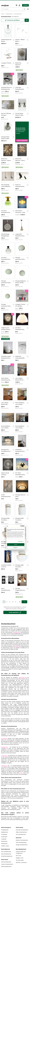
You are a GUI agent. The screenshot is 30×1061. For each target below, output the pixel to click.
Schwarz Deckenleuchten (7, 864)
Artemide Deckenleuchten (22, 830)
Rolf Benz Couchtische (21, 862)
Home (2, 14)
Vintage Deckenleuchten (21, 844)
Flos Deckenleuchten (21, 834)
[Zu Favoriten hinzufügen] (13, 40)
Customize (15, 547)
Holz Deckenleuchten (6, 851)
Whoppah (16, 646)
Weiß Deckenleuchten (6, 866)
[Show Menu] (28, 9)
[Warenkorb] (16, 5)
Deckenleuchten (18, 14)
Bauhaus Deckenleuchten (22, 840)
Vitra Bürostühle (20, 860)
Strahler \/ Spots (5, 846)
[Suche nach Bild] (24, 9)
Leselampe (3, 839)
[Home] (7, 5)
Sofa (21, 773)
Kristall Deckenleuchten (6, 856)
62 (19, 602)
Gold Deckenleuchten (6, 862)
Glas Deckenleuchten (6, 854)
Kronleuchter (4, 755)
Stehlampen (4, 765)
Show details (20, 541)
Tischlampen (4, 738)
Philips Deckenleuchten (21, 832)
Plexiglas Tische (19, 858)
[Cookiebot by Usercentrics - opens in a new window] (20, 526)
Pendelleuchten (16, 632)
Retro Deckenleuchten (21, 842)
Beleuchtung (9, 14)
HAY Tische (18, 855)
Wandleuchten (4, 747)
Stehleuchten (4, 843)
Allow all (15, 544)
